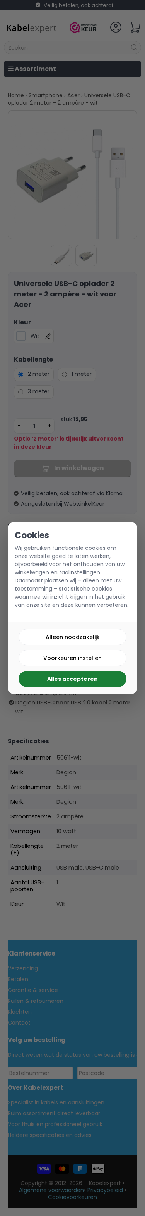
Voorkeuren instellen (72, 658)
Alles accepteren (72, 679)
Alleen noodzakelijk (73, 637)
